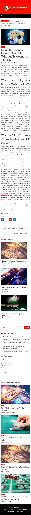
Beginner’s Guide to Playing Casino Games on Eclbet (14, 262)
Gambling (4, 435)
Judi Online (4, 359)
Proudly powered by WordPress (13, 509)
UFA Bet (3, 366)
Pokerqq (3, 372)
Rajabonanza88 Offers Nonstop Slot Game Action (16, 339)
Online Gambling (5, 364)
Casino (3, 47)
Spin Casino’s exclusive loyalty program (12, 315)
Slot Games (4, 370)
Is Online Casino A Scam (20, 233)
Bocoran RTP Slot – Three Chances (13, 228)
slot (2, 405)
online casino (5, 213)
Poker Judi (3, 368)
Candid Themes (20, 511)
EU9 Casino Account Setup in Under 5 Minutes (15, 288)
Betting (3, 361)
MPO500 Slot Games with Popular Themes (14, 336)
